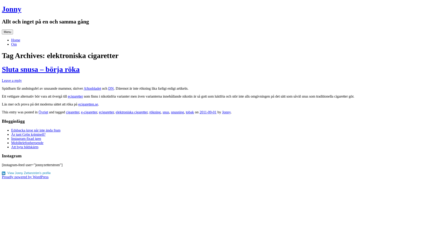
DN (111, 88)
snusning (177, 112)
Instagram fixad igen (26, 139)
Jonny (11, 9)
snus (166, 112)
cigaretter (72, 112)
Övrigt (43, 112)
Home (15, 40)
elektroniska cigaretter (132, 112)
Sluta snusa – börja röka (41, 69)
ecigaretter (75, 96)
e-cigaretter (89, 112)
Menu (7, 32)
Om (14, 44)
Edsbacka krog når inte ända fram (35, 130)
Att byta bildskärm (24, 147)
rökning (155, 112)
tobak (190, 112)
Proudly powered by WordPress (25, 177)
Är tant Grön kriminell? (28, 134)
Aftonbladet (92, 88)
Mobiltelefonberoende (27, 143)
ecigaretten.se (88, 104)
